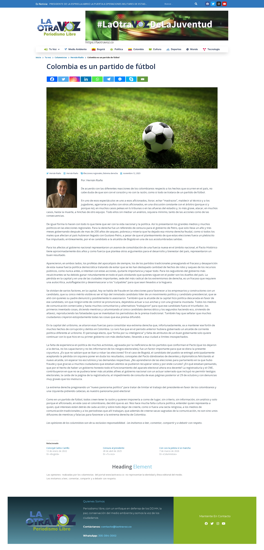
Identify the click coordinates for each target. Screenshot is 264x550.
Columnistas (61, 57)
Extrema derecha (110, 173)
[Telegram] (108, 79)
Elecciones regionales (93, 173)
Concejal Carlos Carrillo (57, 448)
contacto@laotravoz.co (117, 526)
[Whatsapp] (97, 79)
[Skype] (131, 79)
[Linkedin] (86, 79)
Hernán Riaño (77, 57)
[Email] (142, 79)
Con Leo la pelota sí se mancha (175, 448)
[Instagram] (74, 79)
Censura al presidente (113, 448)
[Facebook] (52, 79)
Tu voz (48, 57)
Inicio (38, 57)
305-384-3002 (107, 535)
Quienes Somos (94, 501)
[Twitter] (63, 79)
